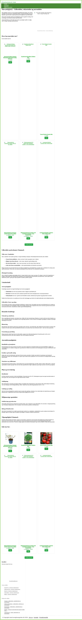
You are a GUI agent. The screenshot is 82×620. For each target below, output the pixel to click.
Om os (31, 617)
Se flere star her (29, 244)
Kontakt (36, 617)
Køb (10, 62)
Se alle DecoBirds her (13, 581)
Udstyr (5, 8)
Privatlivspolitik (43, 617)
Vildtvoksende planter (8, 7)
